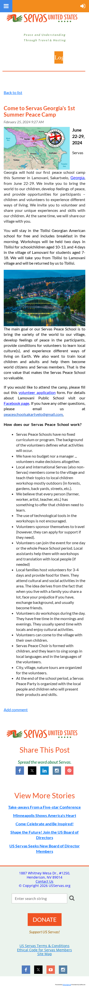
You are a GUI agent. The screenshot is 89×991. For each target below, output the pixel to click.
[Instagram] (57, 770)
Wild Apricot (67, 984)
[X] (32, 770)
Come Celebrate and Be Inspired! (45, 823)
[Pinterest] (69, 770)
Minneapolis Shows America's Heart (44, 815)
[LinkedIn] (44, 770)
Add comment (16, 709)
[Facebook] (20, 770)
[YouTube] (50, 969)
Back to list (13, 92)
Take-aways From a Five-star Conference (44, 807)
